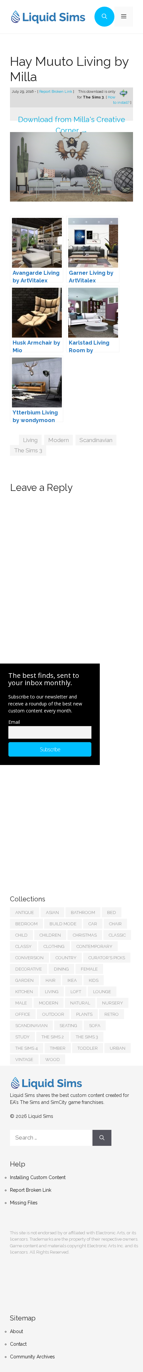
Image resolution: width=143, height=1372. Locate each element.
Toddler (87, 1048)
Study (22, 1036)
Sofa (94, 1025)
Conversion (29, 957)
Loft (76, 991)
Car (92, 923)
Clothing (54, 946)
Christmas (85, 935)
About (16, 1331)
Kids (93, 980)
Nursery (112, 1002)
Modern (58, 440)
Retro (111, 1014)
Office (22, 1014)
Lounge (102, 991)
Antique (24, 912)
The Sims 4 (26, 1048)
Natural (80, 1002)
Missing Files (24, 1202)
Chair (115, 923)
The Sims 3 (28, 450)
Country (66, 957)
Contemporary (94, 946)
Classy (23, 946)
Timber (58, 1048)
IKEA (72, 980)
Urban (117, 1048)
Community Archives (32, 1356)
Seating (68, 1025)
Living (30, 440)
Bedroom (26, 923)
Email (14, 722)
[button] (104, 17)
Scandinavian (95, 440)
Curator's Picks (106, 957)
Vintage (24, 1059)
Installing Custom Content (38, 1177)
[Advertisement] (60, 823)
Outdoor (53, 1014)
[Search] (101, 1138)
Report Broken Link (56, 91)
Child (21, 935)
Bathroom (83, 912)
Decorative (28, 969)
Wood (52, 1059)
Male (21, 1002)
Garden (24, 980)
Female (89, 969)
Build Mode (63, 923)
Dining (61, 969)
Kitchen (24, 991)
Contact (18, 1344)
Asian (52, 912)
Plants (84, 1014)
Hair (51, 980)
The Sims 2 (53, 1036)
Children (50, 935)
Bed (111, 912)
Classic (117, 935)
